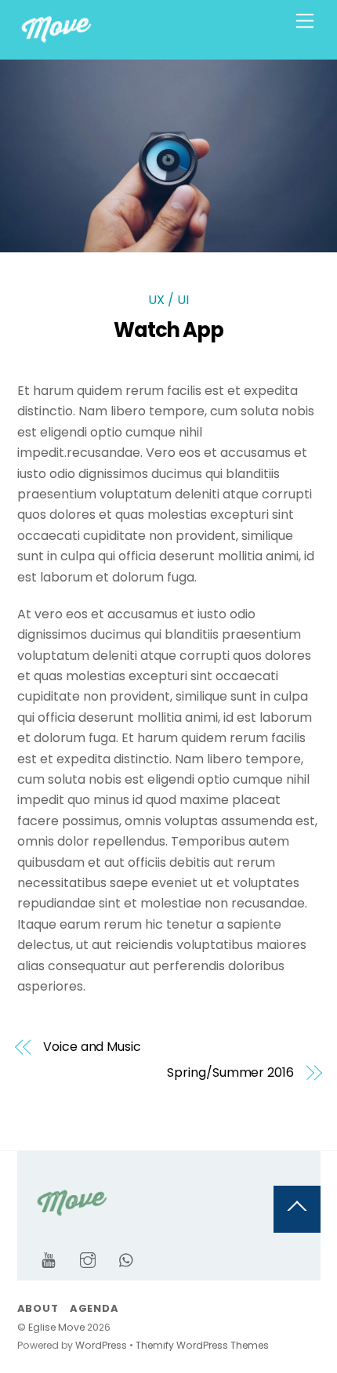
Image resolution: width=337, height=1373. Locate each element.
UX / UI (168, 300)
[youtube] (48, 1258)
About (38, 1308)
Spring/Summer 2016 (230, 1072)
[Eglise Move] (56, 40)
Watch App (169, 330)
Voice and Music (92, 1047)
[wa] (127, 1258)
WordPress (101, 1345)
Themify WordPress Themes (202, 1345)
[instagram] (87, 1258)
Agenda (94, 1308)
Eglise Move (56, 1327)
